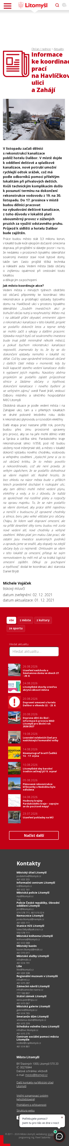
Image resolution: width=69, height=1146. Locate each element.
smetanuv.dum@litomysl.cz (31, 1020)
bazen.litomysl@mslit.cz (30, 949)
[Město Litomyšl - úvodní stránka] (32, 5)
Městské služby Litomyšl (33, 956)
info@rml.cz (23, 979)
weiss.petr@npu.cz (27, 999)
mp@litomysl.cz (25, 896)
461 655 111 (23, 922)
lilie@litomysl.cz (25, 969)
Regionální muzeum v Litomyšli (37, 976)
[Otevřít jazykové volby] (64, 5)
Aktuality (59, 49)
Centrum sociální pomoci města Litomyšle (38, 1038)
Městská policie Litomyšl (33, 892)
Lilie (19, 966)
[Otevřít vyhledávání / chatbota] (57, 5)
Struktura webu (26, 1110)
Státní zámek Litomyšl (31, 996)
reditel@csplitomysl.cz (29, 1043)
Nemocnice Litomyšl (30, 915)
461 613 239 (23, 1023)
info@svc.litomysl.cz (27, 1030)
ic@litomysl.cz (24, 886)
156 (19, 899)
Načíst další (34, 835)
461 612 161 (23, 889)
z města (25, 620)
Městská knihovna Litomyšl (35, 936)
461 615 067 (23, 1003)
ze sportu (16, 628)
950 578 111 (23, 932)
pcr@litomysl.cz (25, 909)
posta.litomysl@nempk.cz (30, 919)
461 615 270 (23, 1033)
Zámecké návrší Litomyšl (33, 986)
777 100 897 (23, 993)
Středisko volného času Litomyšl (38, 1026)
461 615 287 (23, 983)
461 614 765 (23, 1013)
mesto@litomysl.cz (36, 1075)
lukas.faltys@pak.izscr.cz (30, 929)
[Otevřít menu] (7, 6)
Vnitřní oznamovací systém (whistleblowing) (32, 1097)
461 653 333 (23, 879)
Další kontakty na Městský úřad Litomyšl (35, 1084)
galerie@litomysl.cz (27, 1010)
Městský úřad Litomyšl (32, 872)
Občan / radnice (41, 49)
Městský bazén (27, 946)
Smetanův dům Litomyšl (33, 1016)
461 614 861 (23, 1046)
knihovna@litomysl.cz (28, 939)
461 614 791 (23, 963)
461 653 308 (23, 973)
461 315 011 (23, 952)
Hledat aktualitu (19, 644)
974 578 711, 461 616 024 (30, 912)
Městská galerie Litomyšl (33, 1006)
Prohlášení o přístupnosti (31, 1105)
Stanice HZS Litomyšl (30, 925)
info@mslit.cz (24, 959)
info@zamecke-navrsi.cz (30, 989)
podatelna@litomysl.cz (29, 876)
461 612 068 (23, 942)
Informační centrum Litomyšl (36, 882)
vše (11, 620)
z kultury (43, 620)
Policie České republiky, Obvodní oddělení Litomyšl (38, 904)
